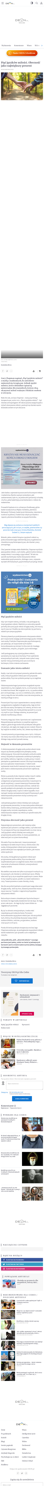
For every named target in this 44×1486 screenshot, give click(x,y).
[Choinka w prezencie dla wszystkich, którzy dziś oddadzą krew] (9, 1284)
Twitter (22, 1473)
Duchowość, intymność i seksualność (30, 996)
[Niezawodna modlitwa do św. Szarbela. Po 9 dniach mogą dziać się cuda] (32, 1159)
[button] (31, 3)
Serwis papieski (7, 1445)
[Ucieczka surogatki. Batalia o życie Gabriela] (8, 1053)
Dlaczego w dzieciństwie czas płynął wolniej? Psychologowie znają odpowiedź (29, 1343)
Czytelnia (25, 1438)
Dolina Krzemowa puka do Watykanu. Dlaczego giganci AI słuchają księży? (30, 1353)
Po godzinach (21, 1376)
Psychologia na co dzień (24, 1335)
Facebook (18, 1473)
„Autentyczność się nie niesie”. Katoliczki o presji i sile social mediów (10, 1189)
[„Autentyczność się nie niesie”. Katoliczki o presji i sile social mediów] (32, 1194)
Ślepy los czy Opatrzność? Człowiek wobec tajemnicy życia (29, 1311)
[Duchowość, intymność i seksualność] (10, 1004)
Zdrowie (19, 1064)
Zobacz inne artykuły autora (9, 964)
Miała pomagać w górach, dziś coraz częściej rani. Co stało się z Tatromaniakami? (29, 1374)
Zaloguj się (4, 1092)
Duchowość (26, 1445)
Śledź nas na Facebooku (15, 1260)
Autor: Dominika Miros (8, 961)
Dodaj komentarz (22, 1099)
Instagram (26, 1473)
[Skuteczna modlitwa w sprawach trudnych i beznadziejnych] (32, 1124)
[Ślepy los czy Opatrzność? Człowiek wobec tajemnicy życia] (8, 1314)
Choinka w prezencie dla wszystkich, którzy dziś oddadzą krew (27, 1282)
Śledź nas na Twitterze (15, 1264)
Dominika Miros (6, 365)
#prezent (26, 1024)
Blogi (3, 1441)
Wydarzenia (6, 45)
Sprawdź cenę (27, 1014)
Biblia (24, 1449)
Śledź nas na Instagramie (15, 1269)
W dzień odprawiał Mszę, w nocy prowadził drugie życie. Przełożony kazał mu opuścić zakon (10, 1138)
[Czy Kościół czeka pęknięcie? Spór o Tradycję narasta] (8, 1304)
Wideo (37, 45)
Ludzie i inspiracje (29, 1457)
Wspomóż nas (24, 981)
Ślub (2, 1461)
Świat (18, 1284)
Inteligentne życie (28, 1434)
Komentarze (19, 45)
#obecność (5, 1028)
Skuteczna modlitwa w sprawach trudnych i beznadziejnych (9, 1120)
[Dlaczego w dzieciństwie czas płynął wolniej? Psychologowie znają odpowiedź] (8, 1345)
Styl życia (20, 1043)
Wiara (29, 45)
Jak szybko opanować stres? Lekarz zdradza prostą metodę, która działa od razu (29, 1333)
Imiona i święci (27, 1461)
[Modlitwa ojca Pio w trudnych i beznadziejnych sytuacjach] (32, 1176)
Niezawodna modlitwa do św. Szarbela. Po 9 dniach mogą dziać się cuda (10, 1154)
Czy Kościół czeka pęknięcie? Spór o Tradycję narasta (29, 1301)
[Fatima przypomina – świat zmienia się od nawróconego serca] (8, 1366)
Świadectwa (26, 1453)
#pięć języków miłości (10, 1024)
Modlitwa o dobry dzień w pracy (28, 1321)
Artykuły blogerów (8, 1453)
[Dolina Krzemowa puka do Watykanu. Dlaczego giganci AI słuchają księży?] (8, 1355)
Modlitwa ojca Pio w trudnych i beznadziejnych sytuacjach (10, 1172)
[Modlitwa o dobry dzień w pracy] (8, 1324)
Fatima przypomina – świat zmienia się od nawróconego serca (29, 1363)
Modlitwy (4, 1465)
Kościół (19, 1304)
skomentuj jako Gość (17, 1092)
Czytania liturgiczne (8, 1449)
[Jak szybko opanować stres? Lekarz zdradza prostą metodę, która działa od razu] (8, 1335)
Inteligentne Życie (7, 69)
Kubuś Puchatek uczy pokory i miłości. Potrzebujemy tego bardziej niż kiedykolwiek (29, 1042)
